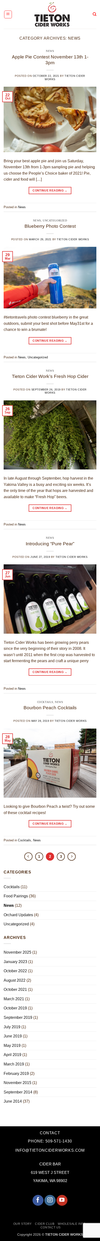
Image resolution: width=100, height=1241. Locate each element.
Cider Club (44, 1224)
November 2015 (17, 1083)
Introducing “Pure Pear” (50, 543)
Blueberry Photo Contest (50, 226)
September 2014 (18, 1092)
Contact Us (51, 1227)
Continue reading (50, 190)
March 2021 (14, 999)
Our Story (22, 1224)
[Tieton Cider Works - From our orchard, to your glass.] (52, 14)
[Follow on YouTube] (62, 1200)
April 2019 (12, 1055)
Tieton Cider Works (73, 239)
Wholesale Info (72, 1224)
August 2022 (14, 980)
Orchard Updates (18, 915)
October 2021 (15, 989)
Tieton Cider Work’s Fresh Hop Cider (50, 376)
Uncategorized (55, 220)
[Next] (71, 856)
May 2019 (12, 1045)
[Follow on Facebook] (38, 1200)
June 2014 (13, 1101)
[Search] (94, 14)
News (50, 51)
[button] (8, 14)
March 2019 (14, 1064)
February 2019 (16, 1073)
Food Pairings (16, 896)
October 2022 (15, 971)
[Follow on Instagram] (49, 1200)
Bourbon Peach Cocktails (50, 707)
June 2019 (13, 1036)
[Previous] (28, 856)
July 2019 (12, 1027)
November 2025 (17, 952)
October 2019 (15, 1008)
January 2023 (15, 962)
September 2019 (18, 1017)
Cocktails (45, 702)
